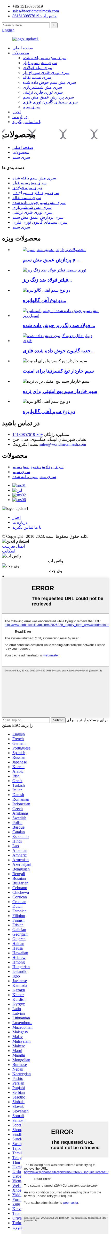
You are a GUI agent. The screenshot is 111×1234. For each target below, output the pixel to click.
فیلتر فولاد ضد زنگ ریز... (47, 280)
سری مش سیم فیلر (40, 62)
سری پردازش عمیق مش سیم (48, 97)
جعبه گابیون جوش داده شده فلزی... (59, 350)
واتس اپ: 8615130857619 (34, 16)
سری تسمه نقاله (37, 77)
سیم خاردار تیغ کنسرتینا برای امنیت (58, 371)
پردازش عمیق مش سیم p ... (52, 259)
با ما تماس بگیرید (26, 121)
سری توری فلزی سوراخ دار (46, 72)
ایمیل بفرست (13, 546)
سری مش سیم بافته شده (44, 58)
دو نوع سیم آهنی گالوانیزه (49, 411)
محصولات (20, 53)
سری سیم (31, 107)
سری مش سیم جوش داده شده (49, 82)
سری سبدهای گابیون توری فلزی (50, 102)
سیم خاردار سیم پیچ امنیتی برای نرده (60, 391)
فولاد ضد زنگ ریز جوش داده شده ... (59, 325)
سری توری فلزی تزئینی (43, 92)
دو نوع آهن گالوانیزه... (44, 300)
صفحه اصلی (22, 48)
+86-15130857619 (27, 434)
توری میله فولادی (37, 67)
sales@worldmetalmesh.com (62, 444)
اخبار (16, 112)
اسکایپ (8, 551)
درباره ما (19, 117)
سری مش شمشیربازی (42, 87)
